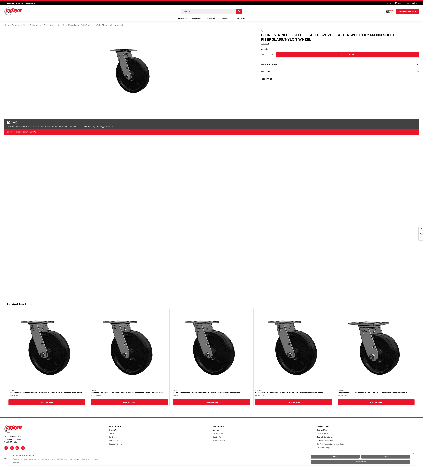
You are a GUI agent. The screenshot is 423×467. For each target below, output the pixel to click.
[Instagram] (23, 448)
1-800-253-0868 (10, 442)
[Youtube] (12, 448)
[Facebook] (6, 448)
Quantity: (265, 49)
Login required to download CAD (21, 132)
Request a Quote (407, 11)
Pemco (263, 31)
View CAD (265, 44)
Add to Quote (347, 54)
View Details (47, 402)
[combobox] (413, 3)
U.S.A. (400, 3)
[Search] (239, 11)
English (414, 3)
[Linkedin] (17, 448)
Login (389, 3)
